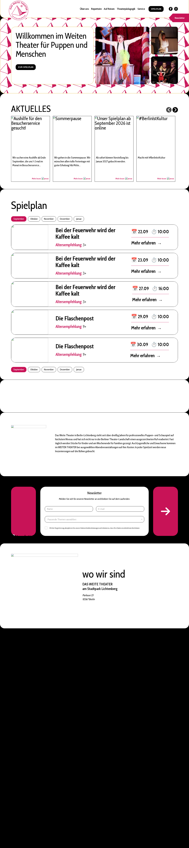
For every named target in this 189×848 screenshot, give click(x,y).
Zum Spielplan (25, 67)
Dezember (65, 218)
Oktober (34, 218)
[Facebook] (171, 9)
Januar (79, 218)
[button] (165, 511)
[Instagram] (176, 9)
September (18, 218)
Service (141, 8)
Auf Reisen (109, 8)
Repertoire (96, 8)
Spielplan (156, 9)
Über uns (84, 8)
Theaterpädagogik (126, 8)
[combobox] (94, 519)
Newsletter (180, 18)
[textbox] (95, 519)
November (49, 218)
